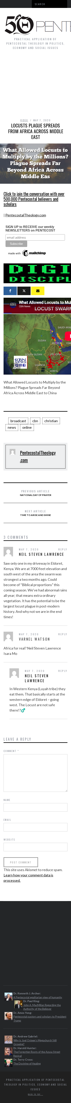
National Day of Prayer (35, 492)
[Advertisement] (35, 86)
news (12, 427)
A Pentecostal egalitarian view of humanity (37, 997)
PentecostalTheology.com (25, 215)
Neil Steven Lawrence (41, 554)
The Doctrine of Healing (27, 1063)
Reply (62, 549)
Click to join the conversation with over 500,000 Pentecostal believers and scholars (34, 198)
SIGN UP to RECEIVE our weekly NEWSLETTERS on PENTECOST (30, 228)
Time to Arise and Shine (35, 513)
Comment (11, 751)
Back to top (34, 1094)
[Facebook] (10, 291)
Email (7, 819)
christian (51, 421)
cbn (35, 421)
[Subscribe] (37, 291)
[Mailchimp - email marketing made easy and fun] (27, 256)
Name (7, 800)
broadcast (18, 421)
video (24, 120)
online (27, 427)
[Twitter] (24, 291)
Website (9, 839)
